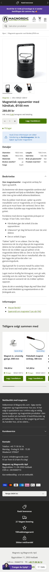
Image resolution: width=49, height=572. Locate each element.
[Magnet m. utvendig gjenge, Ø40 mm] (13, 342)
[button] (40, 19)
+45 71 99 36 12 (35, 562)
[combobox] (24, 26)
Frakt (12, 114)
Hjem (4, 33)
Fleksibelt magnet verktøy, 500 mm (34, 357)
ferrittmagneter (27, 137)
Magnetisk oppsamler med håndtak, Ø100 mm (23, 33)
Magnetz (5, 98)
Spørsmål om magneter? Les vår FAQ (24, 311)
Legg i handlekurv (33, 121)
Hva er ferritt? (14, 307)
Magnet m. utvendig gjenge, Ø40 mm (13, 357)
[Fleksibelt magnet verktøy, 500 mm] (35, 342)
